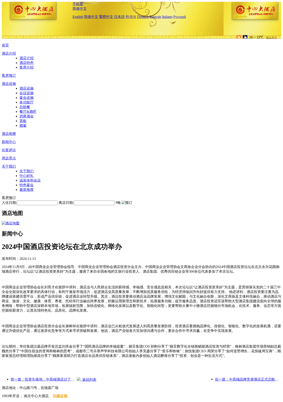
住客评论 (9, 150)
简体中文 (80, 8)
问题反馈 (60, 396)
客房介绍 (26, 67)
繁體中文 (106, 17)
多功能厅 (26, 102)
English (78, 17)
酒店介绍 (9, 53)
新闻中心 (9, 142)
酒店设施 (9, 84)
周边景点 (9, 158)
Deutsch (143, 17)
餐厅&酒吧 (27, 111)
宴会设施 (26, 98)
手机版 (78, 4)
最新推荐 (26, 189)
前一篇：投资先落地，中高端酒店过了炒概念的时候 (44, 379)
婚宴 (23, 125)
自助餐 (24, 107)
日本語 (119, 17)
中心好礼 (26, 176)
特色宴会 (26, 185)
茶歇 (23, 121)
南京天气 (271, 37)
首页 (5, 45)
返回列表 (88, 379)
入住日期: (9, 203)
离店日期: (66, 203)
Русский (179, 17)
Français (155, 17)
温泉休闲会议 (30, 180)
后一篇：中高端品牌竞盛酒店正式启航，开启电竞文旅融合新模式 (248, 379)
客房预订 (9, 75)
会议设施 (26, 93)
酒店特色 (26, 63)
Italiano (167, 17)
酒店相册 (9, 134)
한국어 (131, 17)
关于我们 (9, 166)
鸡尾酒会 (26, 116)
